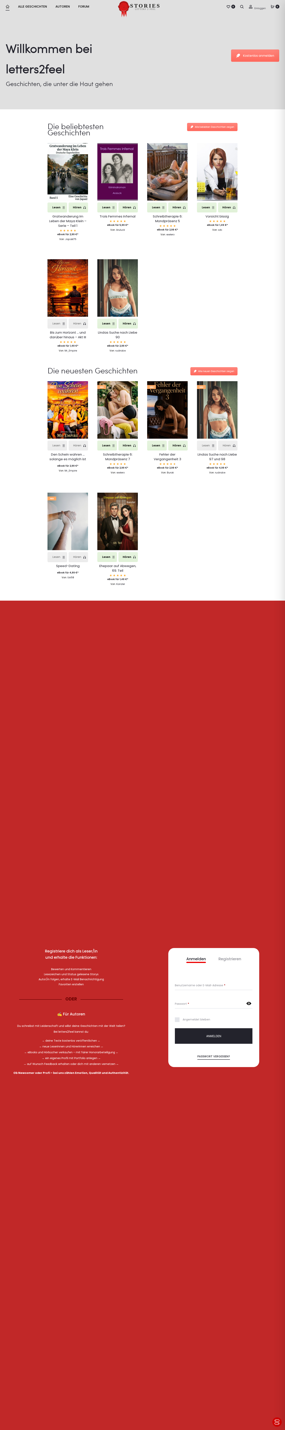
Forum (83, 6)
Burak (170, 472)
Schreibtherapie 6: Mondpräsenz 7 (117, 456)
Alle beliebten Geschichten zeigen (214, 127)
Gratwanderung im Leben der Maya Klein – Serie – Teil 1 (67, 221)
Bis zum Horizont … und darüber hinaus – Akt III (68, 334)
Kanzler (120, 584)
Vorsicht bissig (217, 216)
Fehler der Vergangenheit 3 (167, 456)
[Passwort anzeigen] (249, 1003)
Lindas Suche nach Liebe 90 (117, 334)
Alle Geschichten (32, 6)
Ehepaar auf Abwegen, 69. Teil (117, 568)
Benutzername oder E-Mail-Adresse (200, 985)
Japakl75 (70, 239)
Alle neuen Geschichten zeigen (216, 371)
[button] (67, 187)
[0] (228, 7)
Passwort (182, 1003)
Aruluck (120, 229)
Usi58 (70, 577)
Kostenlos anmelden (258, 55)
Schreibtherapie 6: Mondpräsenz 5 (167, 218)
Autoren (62, 6)
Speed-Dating (68, 566)
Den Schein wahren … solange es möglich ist (67, 456)
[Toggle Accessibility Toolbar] (277, 1422)
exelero (170, 234)
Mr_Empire (71, 350)
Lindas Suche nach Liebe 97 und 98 (217, 456)
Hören (77, 207)
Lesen (56, 207)
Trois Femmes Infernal (118, 216)
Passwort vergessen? (213, 1056)
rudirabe (120, 350)
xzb (220, 229)
